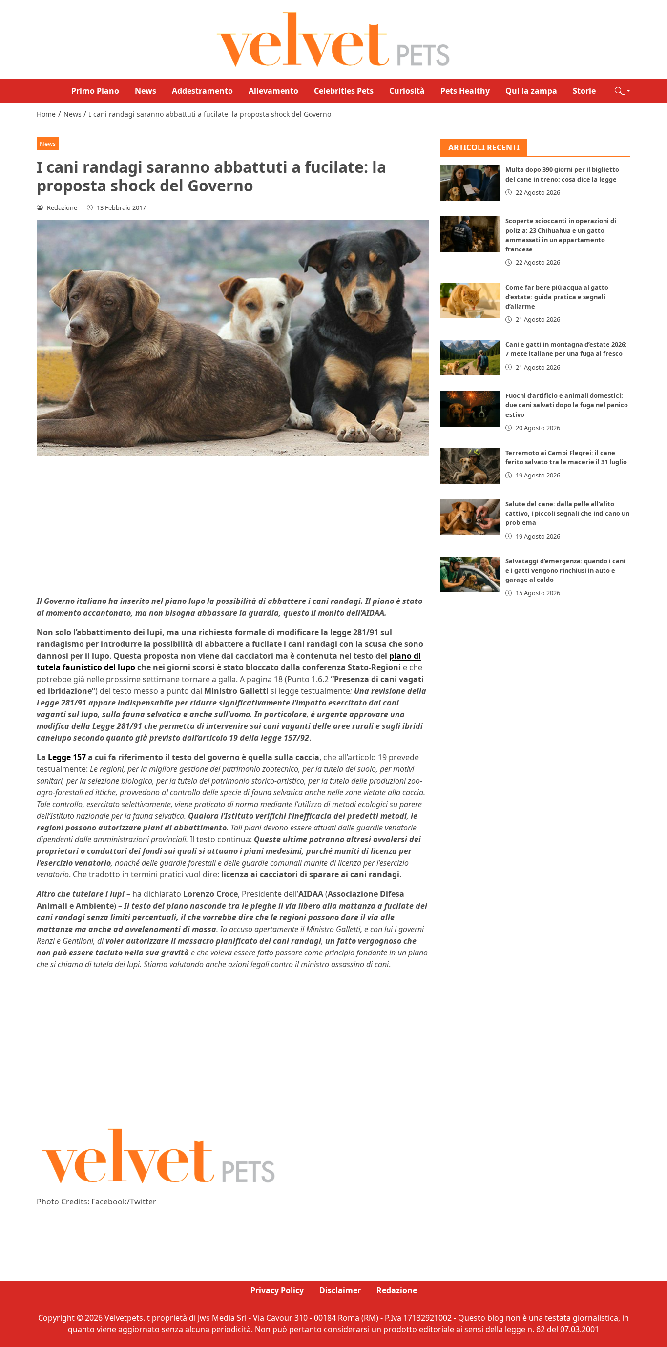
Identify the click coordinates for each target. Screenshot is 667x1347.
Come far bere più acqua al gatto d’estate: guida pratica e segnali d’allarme (556, 297)
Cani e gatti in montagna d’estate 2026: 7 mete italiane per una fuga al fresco (566, 349)
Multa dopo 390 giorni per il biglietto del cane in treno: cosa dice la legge (562, 175)
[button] (622, 91)
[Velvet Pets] (333, 38)
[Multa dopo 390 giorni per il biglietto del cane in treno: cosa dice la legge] (470, 183)
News (145, 90)
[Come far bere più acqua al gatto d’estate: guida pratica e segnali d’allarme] (470, 301)
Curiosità (407, 90)
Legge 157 (68, 757)
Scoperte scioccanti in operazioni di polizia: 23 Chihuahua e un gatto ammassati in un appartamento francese (560, 235)
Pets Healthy (465, 90)
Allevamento (273, 90)
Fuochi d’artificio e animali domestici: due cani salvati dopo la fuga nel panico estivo (566, 404)
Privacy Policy (277, 1290)
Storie (584, 90)
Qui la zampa (531, 90)
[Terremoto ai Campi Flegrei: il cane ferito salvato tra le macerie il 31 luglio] (470, 466)
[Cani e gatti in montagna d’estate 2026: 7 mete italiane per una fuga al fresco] (470, 357)
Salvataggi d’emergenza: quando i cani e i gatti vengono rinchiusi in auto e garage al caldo (565, 570)
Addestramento (202, 90)
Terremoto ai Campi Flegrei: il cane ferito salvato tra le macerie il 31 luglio (566, 457)
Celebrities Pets (344, 90)
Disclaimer (340, 1290)
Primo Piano (95, 90)
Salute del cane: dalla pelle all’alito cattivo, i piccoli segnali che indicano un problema (567, 513)
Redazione (396, 1290)
